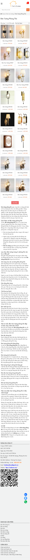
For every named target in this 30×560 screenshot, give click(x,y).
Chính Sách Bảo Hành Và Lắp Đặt (9, 551)
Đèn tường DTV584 (7, 150)
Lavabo (2, 535)
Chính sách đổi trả (5, 547)
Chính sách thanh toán (6, 549)
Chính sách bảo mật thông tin (8, 552)
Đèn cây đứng (4, 526)
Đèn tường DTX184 (22, 128)
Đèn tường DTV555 (22, 194)
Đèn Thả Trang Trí (5, 524)
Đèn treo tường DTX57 (7, 63)
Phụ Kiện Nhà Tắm (5, 541)
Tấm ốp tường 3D (5, 533)
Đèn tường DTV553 (7, 194)
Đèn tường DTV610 (22, 63)
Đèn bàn (3, 528)
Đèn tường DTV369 (22, 41)
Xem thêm (15, 202)
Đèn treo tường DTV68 (22, 85)
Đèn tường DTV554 (22, 172)
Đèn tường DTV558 (7, 85)
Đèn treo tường (10, 14)
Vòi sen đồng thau (5, 539)
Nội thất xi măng (5, 532)
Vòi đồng (3, 537)
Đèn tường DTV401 (7, 41)
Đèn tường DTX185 (7, 107)
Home (3, 14)
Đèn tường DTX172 (7, 128)
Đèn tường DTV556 (7, 172)
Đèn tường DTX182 (22, 150)
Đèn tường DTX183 (22, 107)
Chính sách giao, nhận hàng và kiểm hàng (11, 554)
